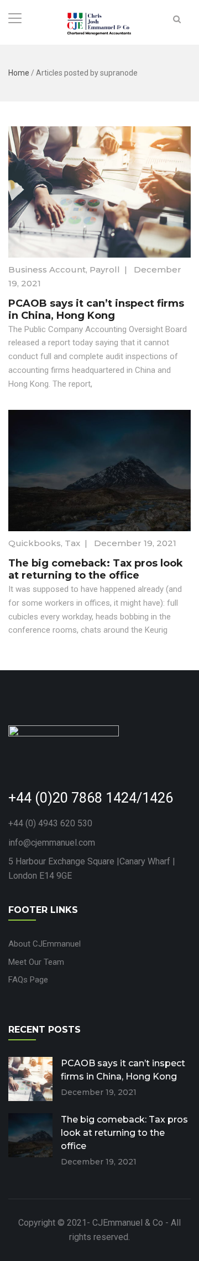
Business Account (47, 269)
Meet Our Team (36, 962)
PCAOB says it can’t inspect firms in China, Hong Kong (96, 309)
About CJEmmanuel (44, 944)
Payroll (105, 269)
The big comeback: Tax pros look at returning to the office (95, 569)
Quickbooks (34, 543)
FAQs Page (28, 980)
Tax (72, 543)
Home (18, 72)
